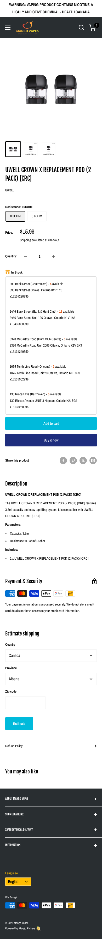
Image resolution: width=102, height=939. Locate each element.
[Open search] (81, 28)
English (13, 881)
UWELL (9, 190)
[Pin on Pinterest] (73, 460)
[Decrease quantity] (25, 256)
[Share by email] (93, 460)
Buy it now (51, 440)
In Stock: (17, 272)
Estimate (19, 723)
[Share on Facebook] (63, 460)
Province (11, 668)
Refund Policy (13, 746)
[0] (92, 28)
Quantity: (11, 256)
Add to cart (51, 423)
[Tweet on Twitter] (83, 460)
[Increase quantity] (53, 256)
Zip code (10, 691)
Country (10, 644)
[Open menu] (7, 28)
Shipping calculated (32, 240)
